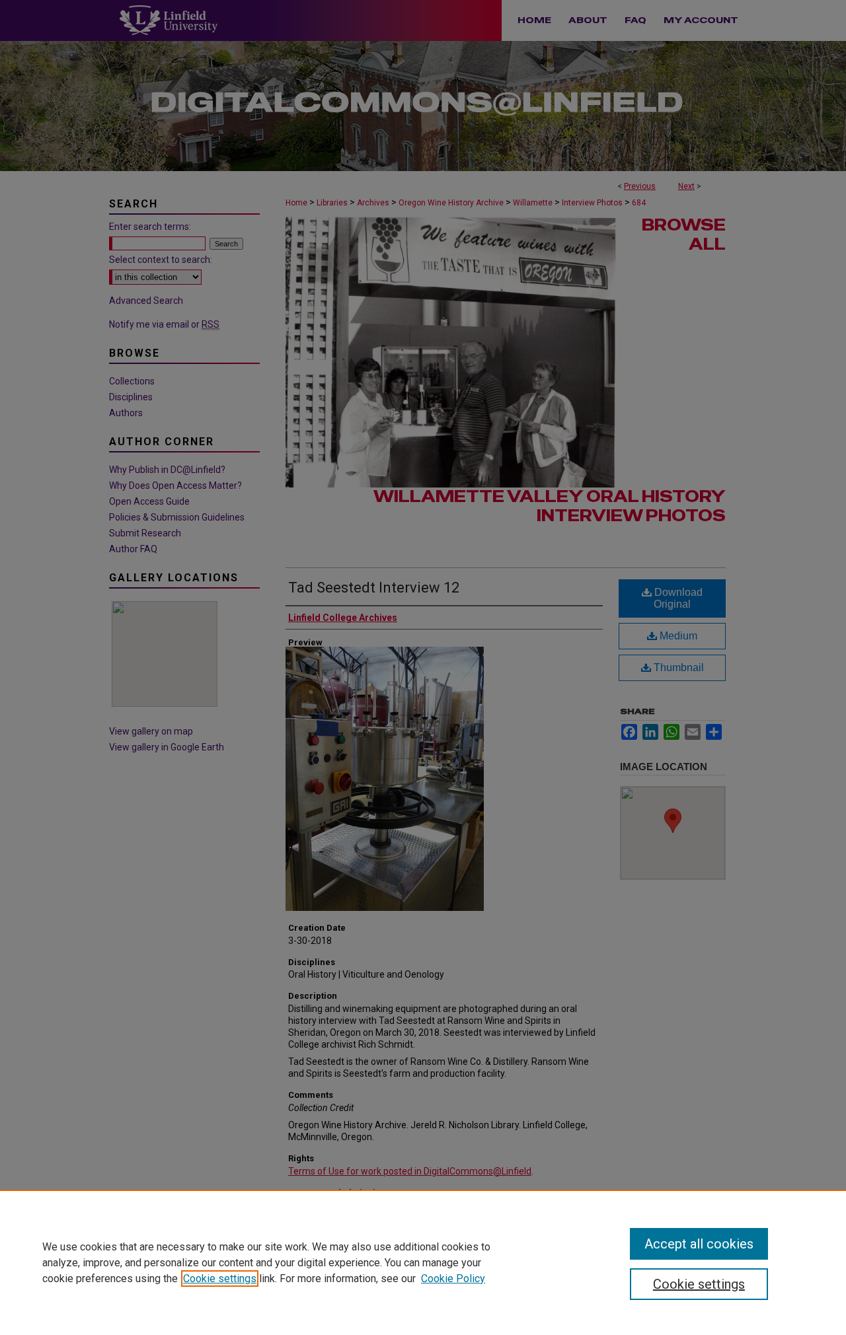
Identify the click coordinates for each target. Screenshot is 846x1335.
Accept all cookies (698, 1244)
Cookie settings (219, 1278)
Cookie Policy (453, 1278)
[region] (423, 1262)
